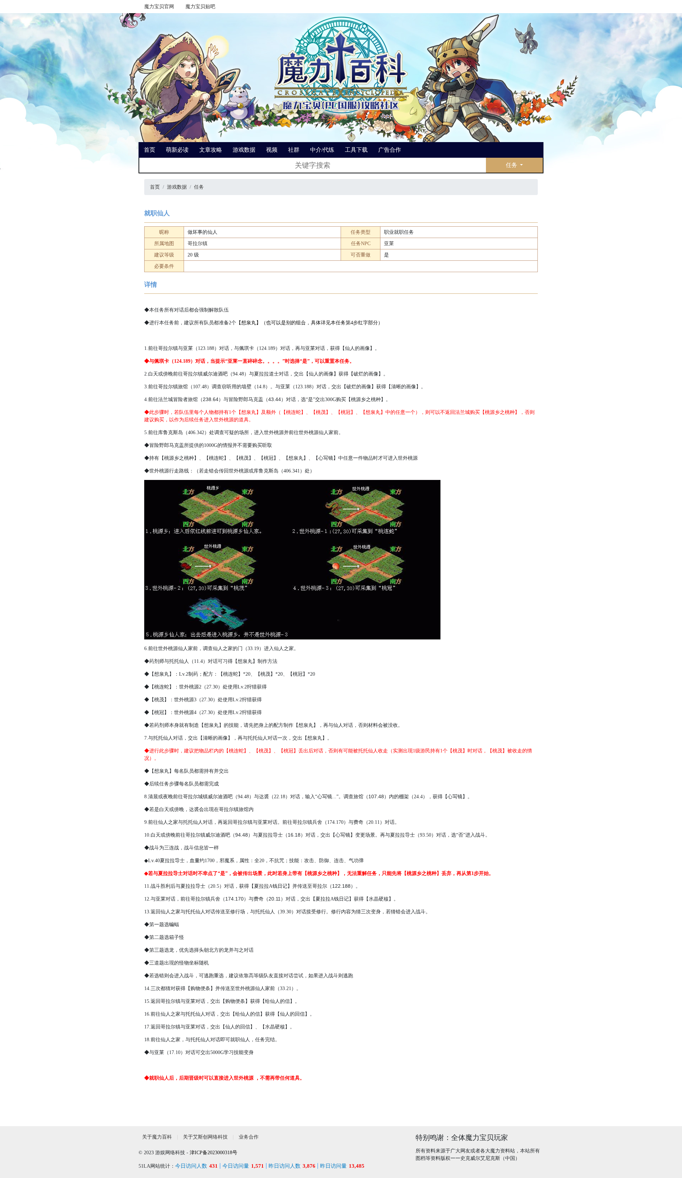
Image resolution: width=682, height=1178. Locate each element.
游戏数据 (244, 150)
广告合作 (389, 150)
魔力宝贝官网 (159, 6)
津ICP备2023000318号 (213, 1152)
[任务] (341, 64)
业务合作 (249, 1137)
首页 (149, 150)
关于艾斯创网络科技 (205, 1137)
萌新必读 (177, 150)
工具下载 (356, 150)
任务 (512, 165)
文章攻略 (210, 150)
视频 (271, 150)
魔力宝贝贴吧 (200, 6)
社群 (293, 150)
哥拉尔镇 (197, 243)
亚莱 (389, 243)
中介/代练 (322, 150)
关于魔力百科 (157, 1137)
